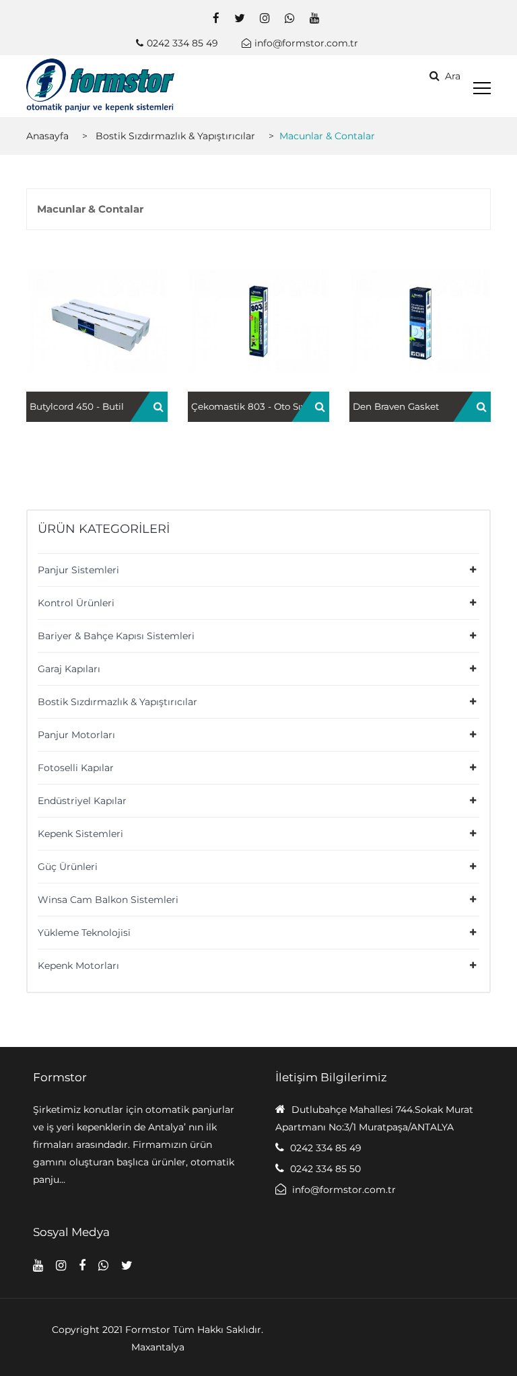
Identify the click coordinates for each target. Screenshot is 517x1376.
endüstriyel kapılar (82, 801)
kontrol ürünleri (76, 603)
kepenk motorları (78, 965)
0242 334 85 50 (325, 1169)
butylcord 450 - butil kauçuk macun (97, 334)
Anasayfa (47, 136)
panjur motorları (76, 735)
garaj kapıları (69, 669)
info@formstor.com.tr (306, 43)
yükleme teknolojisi (84, 933)
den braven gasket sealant (420, 334)
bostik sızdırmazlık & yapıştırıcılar (175, 136)
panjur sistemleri (78, 570)
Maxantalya (157, 1347)
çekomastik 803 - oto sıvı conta (259, 334)
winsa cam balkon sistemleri (108, 900)
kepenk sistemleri (80, 834)
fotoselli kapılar (76, 768)
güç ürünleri (68, 867)
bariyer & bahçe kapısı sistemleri (116, 636)
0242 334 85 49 (182, 43)
